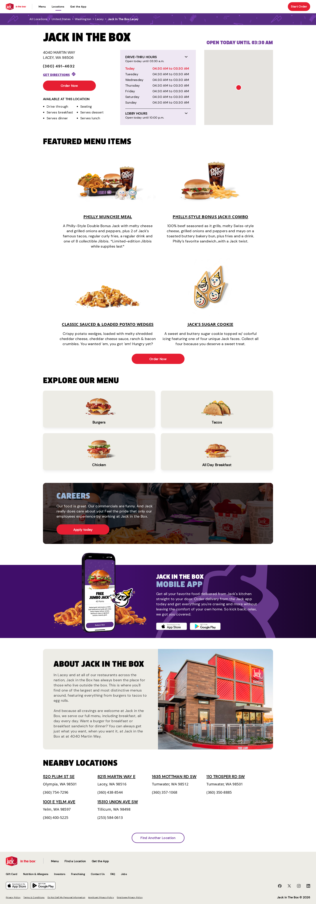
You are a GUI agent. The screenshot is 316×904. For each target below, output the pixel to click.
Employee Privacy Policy (130, 897)
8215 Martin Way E (116, 776)
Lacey (99, 19)
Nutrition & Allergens (35, 874)
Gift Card (11, 874)
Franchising (78, 874)
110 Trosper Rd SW (225, 776)
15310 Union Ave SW (117, 801)
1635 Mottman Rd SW (174, 776)
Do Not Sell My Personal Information (66, 897)
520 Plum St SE (58, 776)
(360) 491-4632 (59, 66)
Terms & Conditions (33, 897)
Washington (83, 19)
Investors (59, 874)
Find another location (158, 838)
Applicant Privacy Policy (101, 897)
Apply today (83, 529)
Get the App (78, 6)
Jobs (124, 874)
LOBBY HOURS (136, 113)
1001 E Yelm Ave (59, 801)
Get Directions (56, 75)
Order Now (69, 85)
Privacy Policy (13, 897)
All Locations (38, 19)
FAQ (112, 874)
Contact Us (98, 874)
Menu (42, 6)
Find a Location (75, 861)
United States (61, 19)
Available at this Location (66, 99)
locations (58, 6)
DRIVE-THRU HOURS (141, 57)
